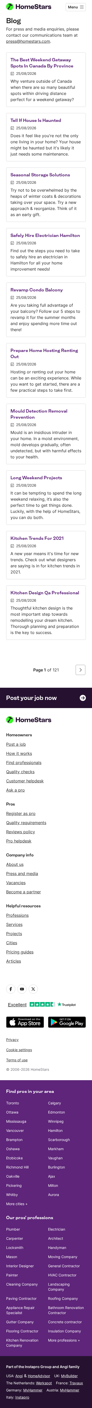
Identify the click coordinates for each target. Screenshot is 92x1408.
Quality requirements (26, 822)
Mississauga (16, 1121)
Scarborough (59, 1139)
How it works (19, 753)
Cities (11, 942)
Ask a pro (15, 790)
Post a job (16, 744)
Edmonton (56, 1112)
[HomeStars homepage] (33, 7)
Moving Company (62, 1257)
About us (15, 864)
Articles (13, 961)
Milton (53, 1185)
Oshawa (13, 1149)
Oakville (12, 1176)
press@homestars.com (28, 41)
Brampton (14, 1139)
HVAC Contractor (62, 1275)
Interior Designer (20, 1266)
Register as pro (21, 813)
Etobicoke (14, 1158)
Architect (55, 1238)
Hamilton (55, 1130)
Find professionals (23, 762)
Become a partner (23, 891)
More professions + (64, 1340)
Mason (11, 1257)
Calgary (54, 1103)
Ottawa (12, 1112)
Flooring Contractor (22, 1331)
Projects (14, 933)
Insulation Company (64, 1331)
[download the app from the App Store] (25, 1022)
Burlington (56, 1167)
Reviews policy (20, 831)
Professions (17, 915)
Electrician (56, 1229)
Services (14, 924)
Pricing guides (19, 951)
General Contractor (64, 1266)
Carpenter (14, 1238)
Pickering (14, 1185)
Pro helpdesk (18, 840)
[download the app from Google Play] (67, 1022)
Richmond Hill (17, 1167)
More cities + (17, 1204)
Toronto (12, 1103)
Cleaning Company (22, 1284)
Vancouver (15, 1130)
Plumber (13, 1229)
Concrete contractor (65, 1322)
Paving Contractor (21, 1298)
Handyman (57, 1247)
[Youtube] (22, 989)
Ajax (51, 1176)
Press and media (22, 873)
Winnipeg (56, 1121)
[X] (33, 989)
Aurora (53, 1194)
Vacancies (16, 882)
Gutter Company (20, 1322)
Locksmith (14, 1247)
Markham (56, 1149)
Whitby (12, 1194)
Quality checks (20, 771)
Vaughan (55, 1158)
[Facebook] (10, 989)
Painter (12, 1275)
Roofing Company (63, 1298)
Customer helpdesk (25, 780)
